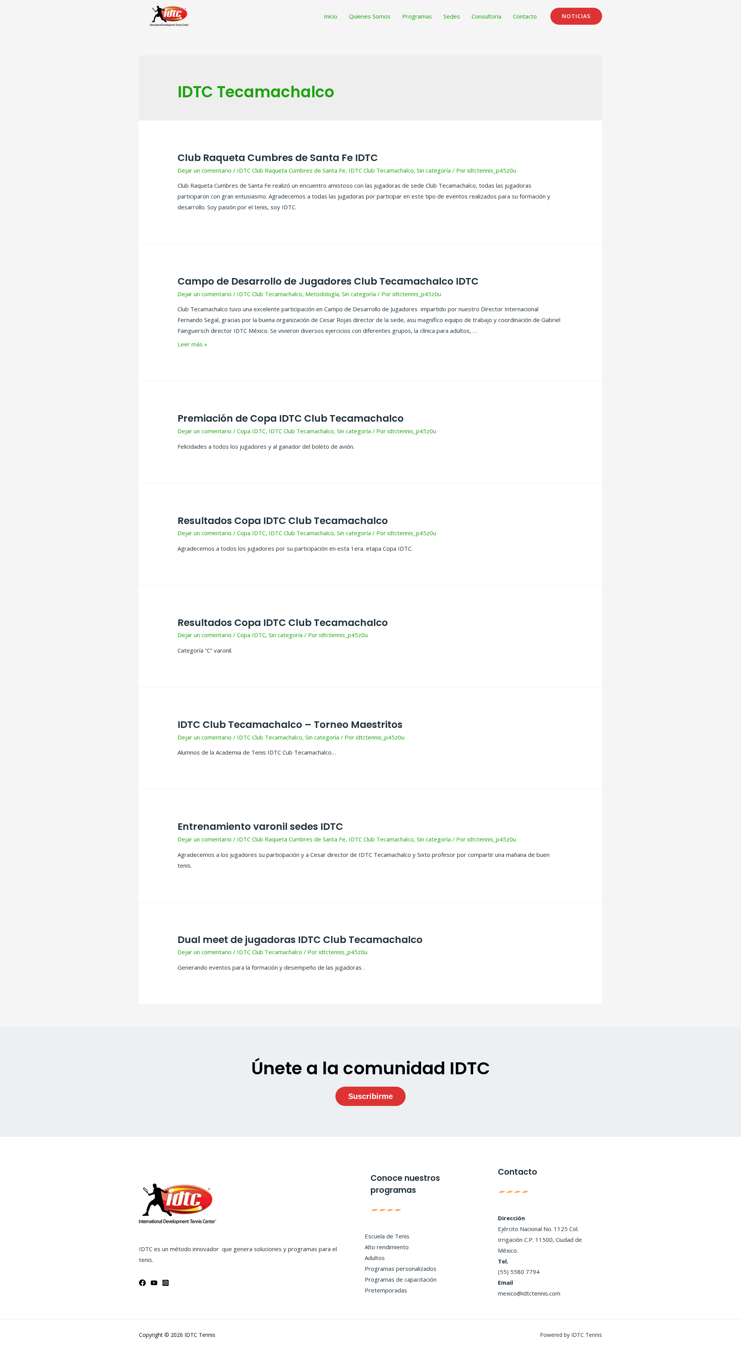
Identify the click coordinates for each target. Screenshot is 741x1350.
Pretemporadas (386, 1290)
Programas (417, 16)
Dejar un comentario (205, 170)
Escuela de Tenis (387, 1236)
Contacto (525, 16)
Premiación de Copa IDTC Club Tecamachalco (291, 418)
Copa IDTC (251, 431)
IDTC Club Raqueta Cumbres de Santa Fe (291, 170)
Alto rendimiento (387, 1247)
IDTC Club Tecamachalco (381, 170)
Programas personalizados (400, 1268)
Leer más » (192, 344)
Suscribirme (370, 1096)
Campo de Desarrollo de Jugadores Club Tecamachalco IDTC (328, 281)
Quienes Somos (370, 16)
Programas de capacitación (400, 1279)
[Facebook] (142, 1282)
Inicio (330, 16)
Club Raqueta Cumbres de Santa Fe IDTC (278, 158)
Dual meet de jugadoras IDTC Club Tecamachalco (300, 939)
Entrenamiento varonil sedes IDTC (260, 826)
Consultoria (486, 16)
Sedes (451, 16)
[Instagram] (165, 1282)
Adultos (375, 1258)
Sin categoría (434, 170)
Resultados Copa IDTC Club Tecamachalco (283, 520)
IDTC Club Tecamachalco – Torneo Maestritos (290, 724)
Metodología (322, 294)
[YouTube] (154, 1282)
